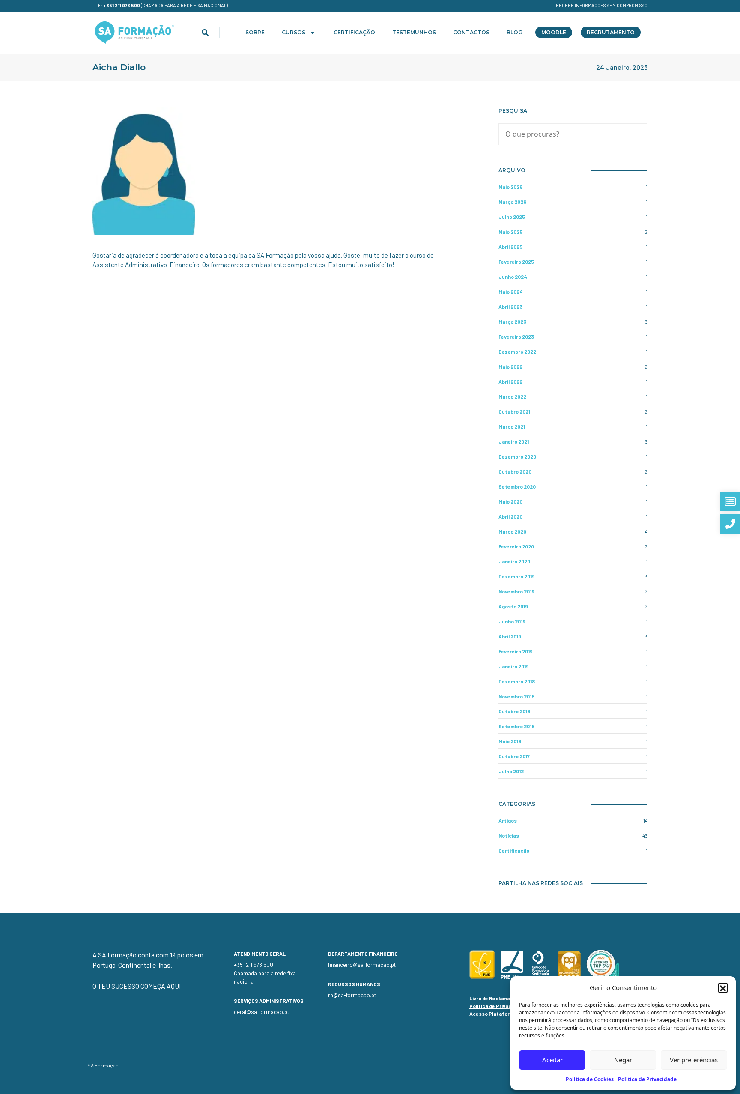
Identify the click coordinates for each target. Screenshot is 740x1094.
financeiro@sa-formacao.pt (362, 964)
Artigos (507, 820)
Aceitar (552, 1059)
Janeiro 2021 (513, 441)
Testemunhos (414, 32)
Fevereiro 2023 (516, 337)
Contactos (471, 32)
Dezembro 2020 (517, 456)
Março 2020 (512, 531)
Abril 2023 (510, 307)
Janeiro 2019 (513, 666)
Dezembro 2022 (517, 352)
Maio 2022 (510, 367)
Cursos (293, 32)
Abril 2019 (509, 636)
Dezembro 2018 (516, 681)
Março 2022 (512, 396)
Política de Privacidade (647, 1079)
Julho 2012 (511, 771)
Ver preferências (694, 1059)
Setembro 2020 (517, 486)
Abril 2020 (510, 516)
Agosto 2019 (513, 606)
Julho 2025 (511, 217)
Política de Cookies (590, 1079)
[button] (723, 987)
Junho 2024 (512, 277)
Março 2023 (512, 322)
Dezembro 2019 (516, 576)
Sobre (255, 32)
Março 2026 (512, 202)
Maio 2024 (510, 292)
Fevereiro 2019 (515, 651)
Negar (623, 1059)
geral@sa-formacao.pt (261, 1011)
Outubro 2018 (514, 711)
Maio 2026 (510, 187)
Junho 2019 (511, 621)
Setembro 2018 (516, 726)
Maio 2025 (510, 232)
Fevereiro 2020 (516, 546)
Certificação (354, 32)
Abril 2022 (510, 382)
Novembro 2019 (516, 591)
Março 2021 (511, 426)
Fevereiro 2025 (516, 262)
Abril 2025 (510, 247)
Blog (514, 32)
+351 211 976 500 (121, 5)
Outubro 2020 (514, 471)
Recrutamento (611, 32)
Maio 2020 (510, 501)
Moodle (553, 32)
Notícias (508, 835)
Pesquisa (512, 110)
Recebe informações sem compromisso (602, 5)
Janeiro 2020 (514, 561)
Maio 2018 (509, 741)
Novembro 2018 (516, 696)
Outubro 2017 (514, 756)
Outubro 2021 (514, 411)
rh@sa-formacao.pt (352, 995)
